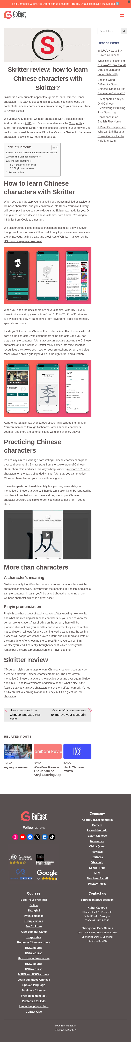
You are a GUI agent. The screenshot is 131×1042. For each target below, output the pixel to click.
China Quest (97, 846)
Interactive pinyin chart (33, 1006)
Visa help (97, 862)
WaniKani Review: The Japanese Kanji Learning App (47, 771)
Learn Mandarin (97, 830)
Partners (97, 857)
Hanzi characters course (33, 958)
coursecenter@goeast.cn (97, 899)
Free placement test (33, 995)
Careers (97, 825)
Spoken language (33, 985)
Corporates (33, 937)
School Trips (97, 867)
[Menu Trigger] (122, 16)
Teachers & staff (97, 878)
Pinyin (8, 613)
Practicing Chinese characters (24, 156)
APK (27, 123)
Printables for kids (34, 1001)
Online (34, 905)
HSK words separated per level (23, 241)
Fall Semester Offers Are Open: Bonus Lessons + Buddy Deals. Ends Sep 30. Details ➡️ (65, 3)
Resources (97, 841)
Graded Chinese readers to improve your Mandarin (68, 712)
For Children (34, 926)
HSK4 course (33, 969)
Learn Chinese (97, 835)
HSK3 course (33, 963)
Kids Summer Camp (34, 931)
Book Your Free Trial (33, 899)
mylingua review (15, 767)
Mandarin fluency (44, 692)
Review (8, 763)
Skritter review (16, 172)
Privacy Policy (97, 883)
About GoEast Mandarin (97, 819)
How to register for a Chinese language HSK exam (25, 714)
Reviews (97, 851)
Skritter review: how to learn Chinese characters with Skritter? (48, 79)
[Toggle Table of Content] (53, 147)
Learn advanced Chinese (34, 979)
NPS (97, 873)
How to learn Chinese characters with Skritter (32, 152)
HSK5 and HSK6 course (33, 974)
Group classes (33, 921)
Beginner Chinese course (33, 942)
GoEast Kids (34, 1011)
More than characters (20, 160)
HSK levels (78, 310)
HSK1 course (33, 947)
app (36, 97)
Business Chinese (34, 990)
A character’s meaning (25, 164)
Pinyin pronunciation (24, 168)
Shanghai (33, 910)
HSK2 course (33, 953)
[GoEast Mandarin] (15, 14)
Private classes (33, 915)
